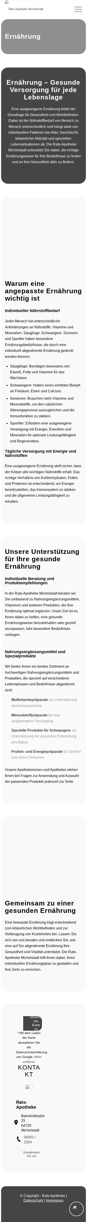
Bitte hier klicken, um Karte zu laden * (35, 1021)
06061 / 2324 (30, 1139)
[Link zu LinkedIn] (50, 1209)
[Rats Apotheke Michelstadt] (36, 9)
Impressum (54, 1200)
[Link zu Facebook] (43, 1209)
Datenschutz (33, 1200)
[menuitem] (76, 9)
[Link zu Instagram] (36, 1209)
